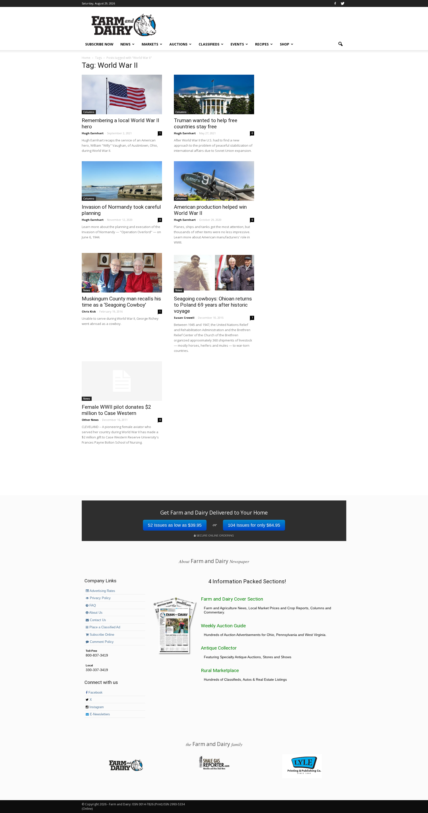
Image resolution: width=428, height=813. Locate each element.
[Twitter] (342, 3)
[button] (340, 44)
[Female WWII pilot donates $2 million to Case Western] (122, 381)
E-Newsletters (99, 714)
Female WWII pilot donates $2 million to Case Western (116, 410)
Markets (150, 44)
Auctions (178, 44)
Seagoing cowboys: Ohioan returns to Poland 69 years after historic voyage (213, 305)
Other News (90, 420)
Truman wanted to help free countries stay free (205, 123)
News (125, 44)
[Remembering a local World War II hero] (122, 94)
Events (237, 44)
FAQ (92, 605)
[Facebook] (335, 3)
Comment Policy (101, 642)
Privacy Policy (100, 598)
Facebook (95, 692)
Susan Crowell (184, 317)
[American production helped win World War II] (214, 181)
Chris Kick (89, 311)
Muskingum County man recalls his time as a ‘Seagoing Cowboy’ (121, 302)
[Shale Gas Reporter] (214, 769)
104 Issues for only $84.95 (254, 525)
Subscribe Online (101, 634)
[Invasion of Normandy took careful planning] (122, 181)
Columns (88, 112)
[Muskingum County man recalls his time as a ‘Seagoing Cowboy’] (122, 273)
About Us (95, 612)
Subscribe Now (99, 44)
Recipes (262, 44)
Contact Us (97, 620)
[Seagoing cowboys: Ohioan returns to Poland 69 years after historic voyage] (214, 273)
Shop (284, 44)
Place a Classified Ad (104, 627)
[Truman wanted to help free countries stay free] (214, 94)
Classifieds (209, 44)
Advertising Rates (102, 591)
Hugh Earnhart (93, 133)
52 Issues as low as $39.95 (175, 525)
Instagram (96, 707)
